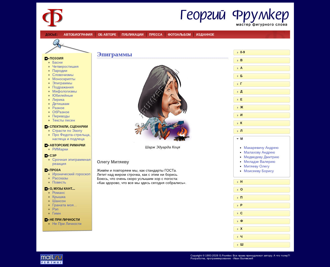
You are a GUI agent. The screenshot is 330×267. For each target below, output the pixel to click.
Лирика (58, 99)
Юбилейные (62, 95)
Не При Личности (66, 224)
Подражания (63, 87)
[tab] (261, 52)
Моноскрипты (63, 79)
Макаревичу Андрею (261, 148)
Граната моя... (64, 205)
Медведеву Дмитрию (261, 157)
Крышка (58, 197)
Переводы (61, 116)
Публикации (133, 34)
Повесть (59, 182)
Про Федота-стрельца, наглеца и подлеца (71, 137)
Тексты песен (63, 120)
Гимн (56, 213)
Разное (58, 108)
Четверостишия (65, 66)
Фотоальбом (179, 34)
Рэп (55, 209)
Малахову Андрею (259, 152)
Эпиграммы (62, 83)
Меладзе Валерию (259, 161)
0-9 (242, 52)
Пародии (59, 70)
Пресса (155, 34)
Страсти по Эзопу (67, 130)
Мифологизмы (64, 91)
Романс (58, 192)
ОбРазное (60, 112)
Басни (57, 62)
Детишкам (60, 104)
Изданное (205, 34)
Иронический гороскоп (71, 174)
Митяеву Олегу (256, 166)
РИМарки (60, 149)
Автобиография (78, 34)
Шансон (59, 201)
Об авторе (107, 34)
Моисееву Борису (259, 171)
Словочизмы (62, 75)
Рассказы (60, 178)
